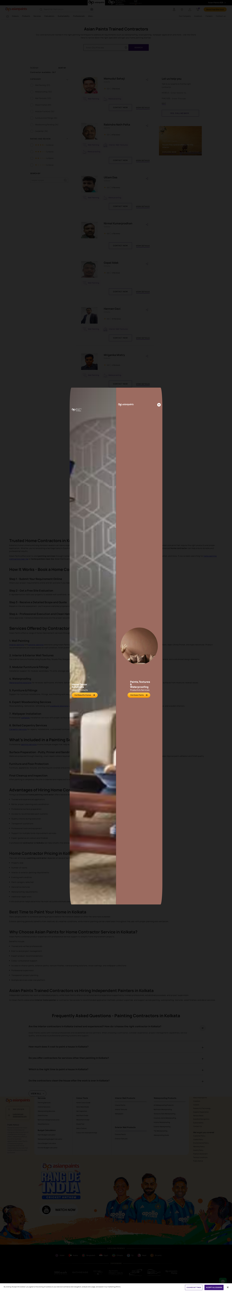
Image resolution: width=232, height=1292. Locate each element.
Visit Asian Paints (137, 695)
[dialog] (116, 646)
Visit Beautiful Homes (82, 695)
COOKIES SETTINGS (193, 1287)
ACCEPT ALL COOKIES (214, 1287)
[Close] (159, 405)
